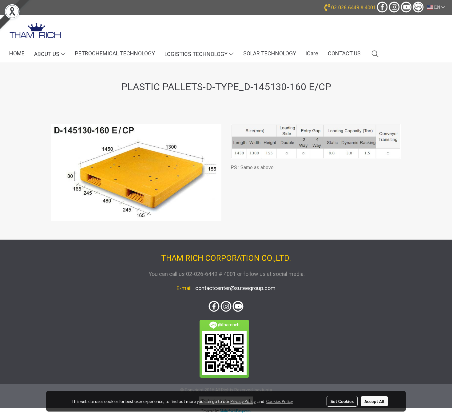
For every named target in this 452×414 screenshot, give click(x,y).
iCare (312, 53)
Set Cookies (342, 401)
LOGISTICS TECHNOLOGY (197, 54)
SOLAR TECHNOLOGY (269, 53)
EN (437, 7)
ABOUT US (47, 54)
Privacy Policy (243, 401)
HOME (17, 53)
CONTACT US (344, 53)
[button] (375, 54)
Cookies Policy (279, 401)
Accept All (374, 401)
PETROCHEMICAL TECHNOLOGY (115, 53)
